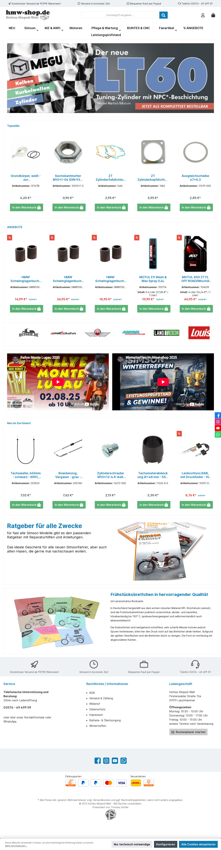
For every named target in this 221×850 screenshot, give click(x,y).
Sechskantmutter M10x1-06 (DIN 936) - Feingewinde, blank (25, 178)
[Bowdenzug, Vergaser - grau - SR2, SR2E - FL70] (25, 450)
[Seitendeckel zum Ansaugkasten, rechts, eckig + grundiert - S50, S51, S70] (195, 450)
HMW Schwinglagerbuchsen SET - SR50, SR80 (68, 279)
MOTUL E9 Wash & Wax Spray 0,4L (110, 279)
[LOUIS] (175, 332)
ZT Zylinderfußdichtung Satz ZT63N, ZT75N (68, 178)
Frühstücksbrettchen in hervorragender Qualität (159, 594)
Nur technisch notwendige (132, 844)
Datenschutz (97, 709)
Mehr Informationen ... (16, 845)
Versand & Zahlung (101, 698)
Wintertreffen (97, 726)
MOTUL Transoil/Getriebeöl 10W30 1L (195, 279)
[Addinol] (106, 332)
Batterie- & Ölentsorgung (105, 720)
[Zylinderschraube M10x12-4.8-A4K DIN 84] (68, 450)
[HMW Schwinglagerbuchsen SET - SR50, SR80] (68, 254)
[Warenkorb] (213, 15)
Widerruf (94, 703)
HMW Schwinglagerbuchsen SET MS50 (26, 279)
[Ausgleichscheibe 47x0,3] (153, 152)
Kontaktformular (34, 717)
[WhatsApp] (123, 761)
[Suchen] (163, 15)
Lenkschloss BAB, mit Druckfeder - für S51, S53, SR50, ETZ (153, 475)
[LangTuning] (141, 332)
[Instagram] (106, 761)
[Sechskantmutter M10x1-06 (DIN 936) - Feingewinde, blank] (25, 152)
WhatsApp (9, 721)
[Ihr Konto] (203, 15)
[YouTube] (115, 761)
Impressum (96, 714)
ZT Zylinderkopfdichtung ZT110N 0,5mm (110, 178)
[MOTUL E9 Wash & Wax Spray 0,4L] (110, 254)
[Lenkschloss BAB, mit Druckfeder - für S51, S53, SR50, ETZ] (153, 450)
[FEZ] (72, 332)
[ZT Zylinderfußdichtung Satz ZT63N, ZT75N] (68, 152)
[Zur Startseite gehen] (27, 15)
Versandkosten (101, 799)
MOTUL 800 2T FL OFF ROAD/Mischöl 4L (153, 279)
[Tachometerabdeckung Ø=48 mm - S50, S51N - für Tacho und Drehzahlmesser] (110, 450)
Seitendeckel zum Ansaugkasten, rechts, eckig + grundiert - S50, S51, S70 (195, 475)
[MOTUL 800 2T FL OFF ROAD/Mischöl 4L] (153, 254)
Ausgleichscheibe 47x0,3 (153, 177)
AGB (92, 692)
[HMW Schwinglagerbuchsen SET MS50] (25, 254)
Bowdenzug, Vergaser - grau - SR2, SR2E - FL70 (26, 475)
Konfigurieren (165, 844)
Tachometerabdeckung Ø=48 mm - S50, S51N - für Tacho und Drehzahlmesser (110, 475)
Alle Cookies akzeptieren (198, 844)
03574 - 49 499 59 (202, 3)
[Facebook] (98, 761)
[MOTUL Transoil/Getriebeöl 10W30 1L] (195, 254)
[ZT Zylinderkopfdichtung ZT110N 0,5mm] (110, 152)
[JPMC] (37, 332)
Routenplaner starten (190, 732)
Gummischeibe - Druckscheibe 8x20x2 (195, 178)
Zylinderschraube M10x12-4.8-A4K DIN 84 (68, 475)
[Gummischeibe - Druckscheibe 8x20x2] (195, 152)
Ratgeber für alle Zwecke (44, 526)
